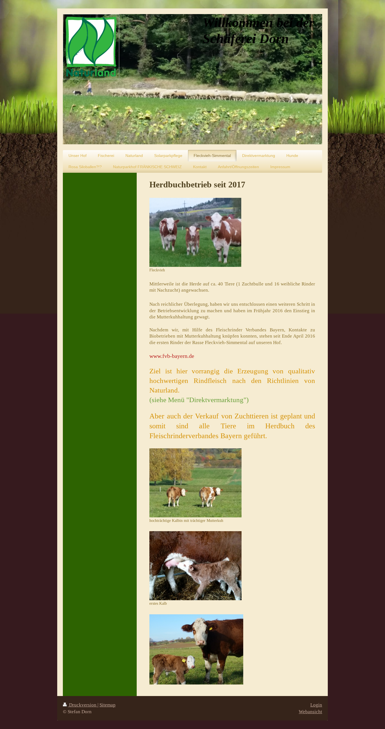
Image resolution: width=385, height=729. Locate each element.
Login (316, 705)
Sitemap (107, 705)
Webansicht (310, 711)
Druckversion (83, 705)
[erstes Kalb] (195, 565)
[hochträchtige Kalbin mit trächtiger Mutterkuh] (195, 482)
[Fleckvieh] (195, 232)
